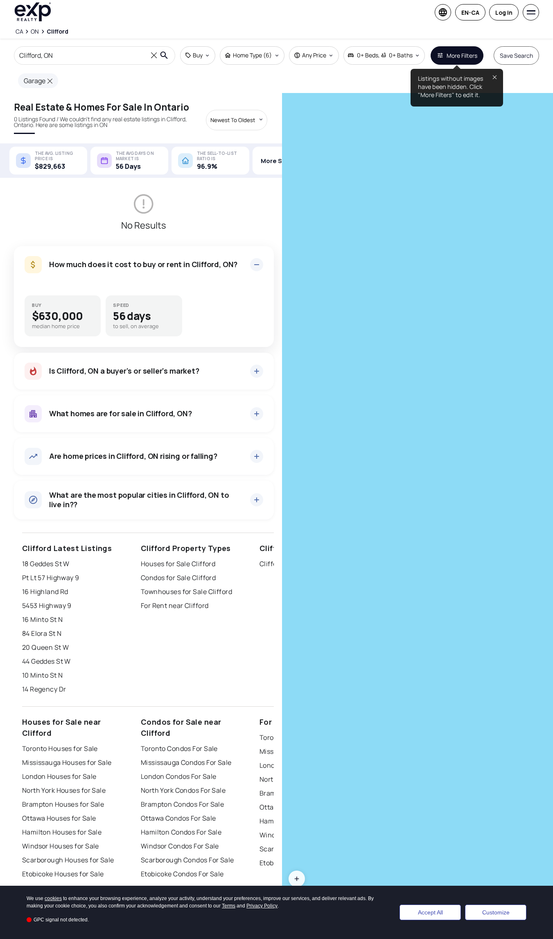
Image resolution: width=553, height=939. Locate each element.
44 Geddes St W (46, 661)
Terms (228, 906)
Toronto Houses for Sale (60, 748)
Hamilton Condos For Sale (181, 832)
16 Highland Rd (45, 591)
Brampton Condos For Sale (182, 804)
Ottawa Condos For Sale (178, 818)
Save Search (516, 55)
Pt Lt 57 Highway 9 (50, 577)
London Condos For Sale (179, 776)
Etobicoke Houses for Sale (63, 873)
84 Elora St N (42, 633)
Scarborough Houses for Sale (68, 859)
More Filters (462, 55)
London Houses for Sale (59, 776)
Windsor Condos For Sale (180, 846)
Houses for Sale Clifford (178, 563)
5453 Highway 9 (47, 605)
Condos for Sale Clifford (178, 577)
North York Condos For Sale (183, 790)
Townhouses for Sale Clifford (186, 591)
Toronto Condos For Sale (179, 748)
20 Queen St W (45, 647)
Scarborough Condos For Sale (187, 859)
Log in (503, 12)
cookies (53, 898)
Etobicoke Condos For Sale (182, 873)
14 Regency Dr (44, 689)
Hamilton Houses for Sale (62, 832)
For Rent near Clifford (175, 605)
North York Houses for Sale (64, 790)
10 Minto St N (42, 675)
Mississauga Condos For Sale (186, 762)
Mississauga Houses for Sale (67, 762)
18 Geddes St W (46, 563)
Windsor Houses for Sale (60, 846)
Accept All (430, 912)
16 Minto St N (42, 619)
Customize (496, 912)
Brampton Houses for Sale (63, 804)
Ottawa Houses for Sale (59, 818)
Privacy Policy (262, 906)
